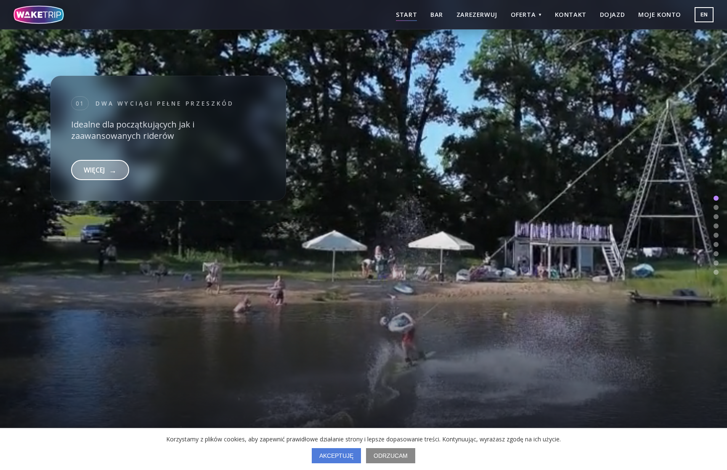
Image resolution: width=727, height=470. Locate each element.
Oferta (526, 15)
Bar (436, 15)
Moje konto (659, 15)
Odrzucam (391, 455)
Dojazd (612, 15)
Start (406, 15)
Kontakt (570, 15)
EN (704, 15)
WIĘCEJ (100, 181)
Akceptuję (336, 455)
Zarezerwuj (476, 15)
